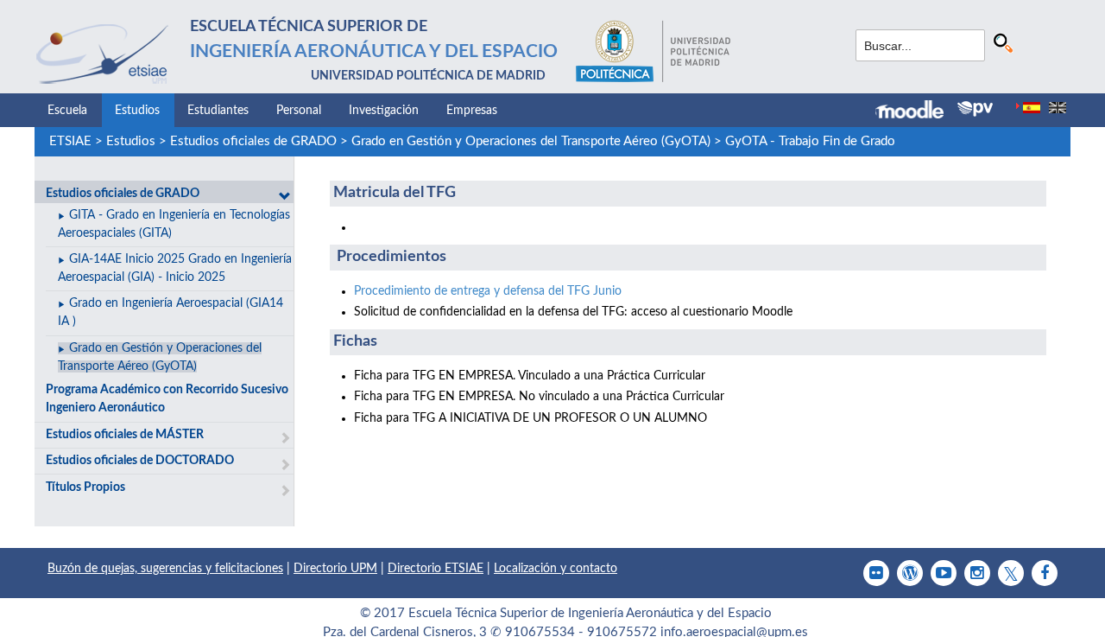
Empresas (471, 111)
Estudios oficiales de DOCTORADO (140, 461)
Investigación (384, 111)
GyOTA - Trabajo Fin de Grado (810, 141)
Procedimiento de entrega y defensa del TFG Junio (488, 291)
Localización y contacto (555, 569)
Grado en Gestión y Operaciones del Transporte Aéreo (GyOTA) (530, 141)
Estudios (137, 111)
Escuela (67, 111)
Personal (298, 111)
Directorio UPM (335, 569)
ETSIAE (70, 141)
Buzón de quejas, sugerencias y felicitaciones (165, 569)
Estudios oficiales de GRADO (253, 141)
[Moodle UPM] (916, 111)
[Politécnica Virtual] (975, 109)
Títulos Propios (85, 487)
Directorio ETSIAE (435, 569)
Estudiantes (218, 111)
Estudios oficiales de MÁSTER (125, 435)
